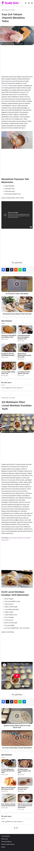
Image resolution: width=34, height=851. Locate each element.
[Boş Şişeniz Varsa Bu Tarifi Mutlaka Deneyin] (8, 348)
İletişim (3, 847)
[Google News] (17, 263)
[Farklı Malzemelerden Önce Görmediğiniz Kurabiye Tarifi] (25, 329)
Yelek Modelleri (5, 836)
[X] (7, 269)
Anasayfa (5, 10)
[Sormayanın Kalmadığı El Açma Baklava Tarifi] (8, 329)
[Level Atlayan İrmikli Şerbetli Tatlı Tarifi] (25, 366)
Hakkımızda (4, 839)
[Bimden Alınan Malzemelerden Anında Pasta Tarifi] (25, 348)
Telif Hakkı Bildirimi (6, 841)
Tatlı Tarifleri (12, 10)
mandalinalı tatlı (5, 85)
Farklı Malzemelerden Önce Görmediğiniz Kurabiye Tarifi (24, 337)
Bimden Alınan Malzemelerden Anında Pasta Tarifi (24, 355)
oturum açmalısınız (18, 387)
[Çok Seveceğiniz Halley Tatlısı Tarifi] (8, 366)
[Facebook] (3, 269)
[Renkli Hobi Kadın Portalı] (10, 3)
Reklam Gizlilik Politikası (8, 844)
